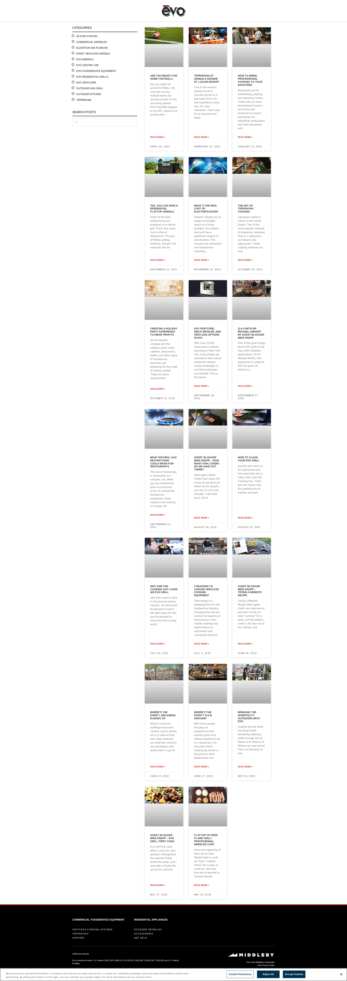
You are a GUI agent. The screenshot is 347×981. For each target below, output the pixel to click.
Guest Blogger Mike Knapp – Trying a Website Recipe (250, 591)
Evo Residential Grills (92, 76)
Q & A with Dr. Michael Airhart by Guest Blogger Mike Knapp (251, 333)
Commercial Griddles (91, 42)
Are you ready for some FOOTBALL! (163, 77)
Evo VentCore (86, 82)
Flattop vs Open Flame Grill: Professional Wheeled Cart (206, 840)
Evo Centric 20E (87, 65)
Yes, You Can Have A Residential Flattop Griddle (164, 208)
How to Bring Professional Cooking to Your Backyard (250, 80)
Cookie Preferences (240, 974)
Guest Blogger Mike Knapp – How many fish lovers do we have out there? (206, 463)
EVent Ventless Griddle (93, 53)
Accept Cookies (294, 974)
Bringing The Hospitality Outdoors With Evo (249, 717)
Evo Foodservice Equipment (96, 71)
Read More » (157, 137)
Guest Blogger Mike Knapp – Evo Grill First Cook (162, 838)
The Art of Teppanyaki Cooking (246, 208)
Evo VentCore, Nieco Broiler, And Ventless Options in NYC (207, 333)
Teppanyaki (83, 99)
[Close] (341, 974)
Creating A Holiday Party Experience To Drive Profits (163, 331)
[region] (173, 974)
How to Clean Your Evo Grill (249, 459)
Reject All (268, 974)
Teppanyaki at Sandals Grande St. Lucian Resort (206, 78)
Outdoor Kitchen (88, 94)
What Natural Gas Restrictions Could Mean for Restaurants (163, 462)
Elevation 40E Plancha (92, 47)
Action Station (86, 36)
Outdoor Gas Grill (89, 88)
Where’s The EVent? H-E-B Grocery (203, 715)
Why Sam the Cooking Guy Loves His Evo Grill (164, 589)
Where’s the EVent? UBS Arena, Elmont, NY (163, 715)
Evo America (84, 59)
